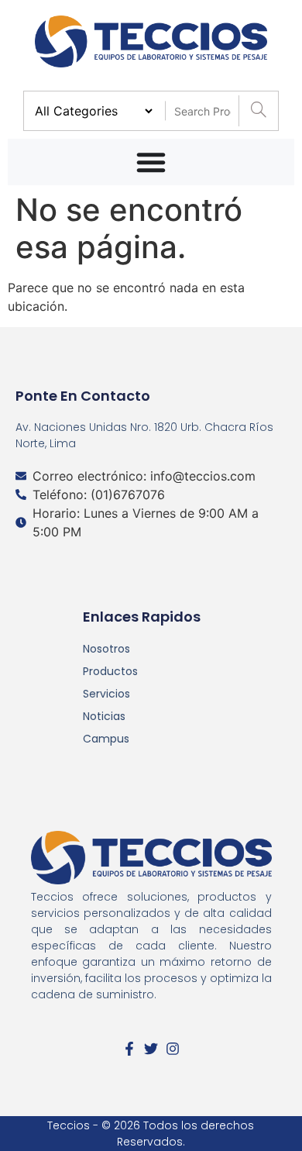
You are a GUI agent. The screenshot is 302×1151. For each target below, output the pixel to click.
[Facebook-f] (129, 1049)
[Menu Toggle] (151, 162)
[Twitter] (151, 1049)
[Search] (258, 110)
